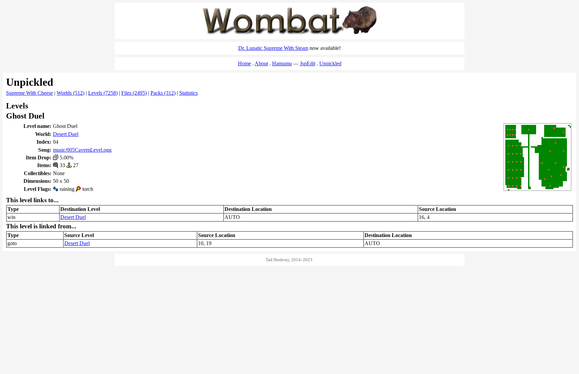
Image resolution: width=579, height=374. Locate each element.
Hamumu (282, 63)
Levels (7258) (103, 93)
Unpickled (330, 63)
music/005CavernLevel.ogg (82, 150)
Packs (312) (163, 93)
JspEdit (307, 63)
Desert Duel (65, 134)
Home (244, 63)
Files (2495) (134, 93)
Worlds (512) (70, 93)
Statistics (188, 93)
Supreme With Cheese (29, 93)
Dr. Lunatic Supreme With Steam (273, 48)
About (261, 63)
